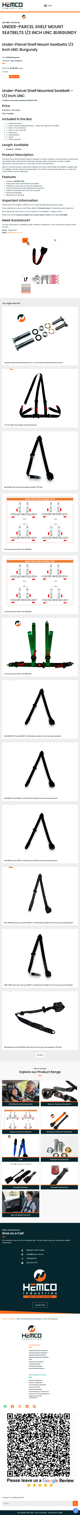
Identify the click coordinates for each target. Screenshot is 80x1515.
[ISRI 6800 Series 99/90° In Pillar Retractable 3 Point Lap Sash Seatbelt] (40, 771)
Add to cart (14, 76)
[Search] (75, 1503)
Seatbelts (11, 1319)
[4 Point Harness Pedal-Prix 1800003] (40, 647)
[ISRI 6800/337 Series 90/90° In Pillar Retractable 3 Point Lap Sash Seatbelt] (40, 709)
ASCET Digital (57, 1513)
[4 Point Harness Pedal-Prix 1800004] (40, 585)
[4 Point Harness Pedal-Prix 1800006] (40, 522)
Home (4, 1319)
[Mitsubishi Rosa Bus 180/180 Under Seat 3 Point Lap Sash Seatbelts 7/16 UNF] (40, 1020)
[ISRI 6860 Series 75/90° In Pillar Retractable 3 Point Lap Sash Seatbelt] (40, 834)
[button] (55, 240)
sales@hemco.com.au (14, 232)
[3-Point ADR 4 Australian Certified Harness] (40, 398)
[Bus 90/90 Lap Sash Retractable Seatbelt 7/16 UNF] (40, 460)
